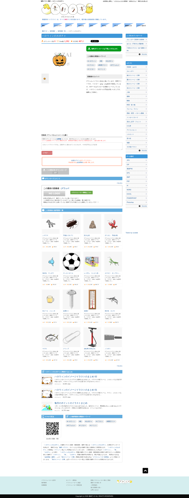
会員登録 (58, 139)
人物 (128, 92)
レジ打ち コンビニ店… (92, 273)
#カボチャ (109, 61)
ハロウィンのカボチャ (52, 445)
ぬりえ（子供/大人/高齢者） (136, 44)
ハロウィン (106, 450)
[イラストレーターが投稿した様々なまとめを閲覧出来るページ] (83, 27)
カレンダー (130, 71)
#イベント (101, 69)
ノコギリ (107, 348)
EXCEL (129, 194)
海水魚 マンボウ (48, 273)
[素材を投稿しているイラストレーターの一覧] (59, 27)
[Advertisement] (122, 6)
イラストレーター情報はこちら (81, 192)
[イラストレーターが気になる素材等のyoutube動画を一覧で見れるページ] (130, 27)
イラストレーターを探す (48, 480)
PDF (128, 181)
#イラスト (91, 65)
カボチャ (47, 452)
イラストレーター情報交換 (74, 485)
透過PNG (130, 169)
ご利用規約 (94, 485)
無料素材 (52, 31)
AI (127, 185)
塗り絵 (129, 138)
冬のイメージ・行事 (133, 88)
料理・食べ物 (131, 105)
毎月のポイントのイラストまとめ (71, 403)
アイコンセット (132, 130)
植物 (128, 96)
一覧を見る (119, 183)
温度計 (86, 311)
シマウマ (45, 235)
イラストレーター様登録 (120, 1)
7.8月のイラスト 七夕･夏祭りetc (136, 49)
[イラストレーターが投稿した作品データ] (107, 27)
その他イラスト (132, 147)
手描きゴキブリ (68, 235)
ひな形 (129, 126)
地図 (128, 142)
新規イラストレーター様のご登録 (100, 480)
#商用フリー (102, 65)
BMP (128, 177)
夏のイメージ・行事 (133, 79)
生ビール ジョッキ (48, 311)
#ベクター (91, 69)
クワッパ (65, 188)
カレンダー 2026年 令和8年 (135, 39)
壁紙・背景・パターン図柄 (135, 113)
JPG (128, 160)
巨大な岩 (87, 235)
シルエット (130, 134)
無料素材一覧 (62, 31)
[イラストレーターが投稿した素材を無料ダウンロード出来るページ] (47, 27)
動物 (128, 100)
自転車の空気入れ (89, 348)
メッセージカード (132, 117)
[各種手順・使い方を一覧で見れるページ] (142, 27)
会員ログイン (132, 1)
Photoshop (130, 202)
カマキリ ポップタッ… (112, 273)
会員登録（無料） (108, 1)
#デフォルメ (115, 65)
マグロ (44, 348)
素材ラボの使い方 (143, 1)
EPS (128, 173)
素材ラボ (44, 31)
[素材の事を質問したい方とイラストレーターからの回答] (95, 27)
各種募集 (44, 485)
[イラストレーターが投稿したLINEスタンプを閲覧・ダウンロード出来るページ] (71, 27)
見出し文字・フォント (134, 121)
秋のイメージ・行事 (68, 457)
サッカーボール (68, 273)
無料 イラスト (63, 447)
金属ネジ (66, 311)
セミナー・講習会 (71, 480)
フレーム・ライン (132, 109)
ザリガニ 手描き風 (111, 235)
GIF (128, 164)
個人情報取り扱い (96, 487)
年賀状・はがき (132, 67)
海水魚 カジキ (110, 311)
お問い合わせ (95, 490)
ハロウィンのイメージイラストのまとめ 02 (76, 376)
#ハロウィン (92, 61)
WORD (129, 190)
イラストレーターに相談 (73, 482)
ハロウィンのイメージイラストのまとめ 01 (76, 390)
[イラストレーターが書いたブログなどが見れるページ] (118, 27)
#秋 (101, 61)
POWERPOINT (131, 198)
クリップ (66, 348)
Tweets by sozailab (132, 233)
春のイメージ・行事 (133, 75)
